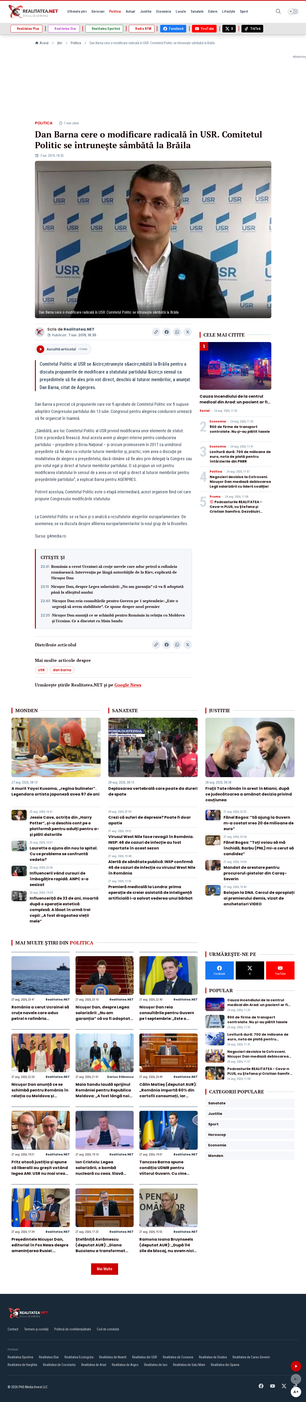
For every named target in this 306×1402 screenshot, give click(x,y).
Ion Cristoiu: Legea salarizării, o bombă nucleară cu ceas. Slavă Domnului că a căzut (99, 1170)
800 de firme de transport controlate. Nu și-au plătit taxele (240, 429)
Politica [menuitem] (115, 11)
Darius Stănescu (120, 1077)
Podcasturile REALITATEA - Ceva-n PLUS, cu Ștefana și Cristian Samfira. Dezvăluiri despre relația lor (236, 509)
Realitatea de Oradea (213, 1357)
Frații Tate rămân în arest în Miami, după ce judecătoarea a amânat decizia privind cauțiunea (248, 794)
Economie (218, 421)
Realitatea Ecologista (79, 1357)
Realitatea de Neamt (112, 1357)
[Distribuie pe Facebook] (166, 332)
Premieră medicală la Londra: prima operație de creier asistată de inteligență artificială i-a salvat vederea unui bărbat (150, 892)
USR (41, 670)
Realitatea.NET (79, 329)
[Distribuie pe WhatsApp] (177, 332)
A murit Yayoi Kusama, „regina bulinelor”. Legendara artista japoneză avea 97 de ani (55, 791)
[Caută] (278, 11)
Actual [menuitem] (130, 11)
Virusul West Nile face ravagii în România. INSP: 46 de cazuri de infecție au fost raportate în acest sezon (151, 842)
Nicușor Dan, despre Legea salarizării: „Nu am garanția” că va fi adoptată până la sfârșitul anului (117, 589)
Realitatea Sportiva (20, 1357)
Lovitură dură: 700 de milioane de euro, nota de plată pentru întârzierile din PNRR (240, 456)
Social (205, 411)
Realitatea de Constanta (59, 1365)
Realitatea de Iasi (155, 1365)
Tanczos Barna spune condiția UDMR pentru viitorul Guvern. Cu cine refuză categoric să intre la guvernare (166, 1173)
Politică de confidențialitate (72, 1329)
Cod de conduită (108, 1329)
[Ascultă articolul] (296, 1366)
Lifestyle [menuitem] (228, 11)
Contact (13, 1329)
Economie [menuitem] (163, 11)
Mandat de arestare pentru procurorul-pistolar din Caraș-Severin (255, 873)
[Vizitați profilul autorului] (39, 332)
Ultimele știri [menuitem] (77, 11)
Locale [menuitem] (181, 11)
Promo (215, 497)
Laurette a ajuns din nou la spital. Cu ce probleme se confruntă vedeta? (64, 853)
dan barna (62, 670)
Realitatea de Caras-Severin (251, 1357)
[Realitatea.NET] (34, 11)
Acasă (44, 43)
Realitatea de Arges (125, 1365)
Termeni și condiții (36, 1329)
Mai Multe (104, 1269)
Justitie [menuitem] (146, 11)
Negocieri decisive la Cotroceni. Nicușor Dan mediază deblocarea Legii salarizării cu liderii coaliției (240, 481)
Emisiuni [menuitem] (98, 11)
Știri (59, 43)
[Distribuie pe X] (187, 332)
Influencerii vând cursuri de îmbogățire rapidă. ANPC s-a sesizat (59, 878)
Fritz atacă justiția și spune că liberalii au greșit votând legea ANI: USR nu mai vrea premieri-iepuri (39, 1170)
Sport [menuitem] (244, 11)
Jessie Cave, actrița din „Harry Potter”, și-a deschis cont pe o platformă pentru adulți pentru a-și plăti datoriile (64, 826)
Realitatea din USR (144, 1357)
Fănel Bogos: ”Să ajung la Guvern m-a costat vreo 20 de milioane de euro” (259, 823)
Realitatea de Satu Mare (189, 1365)
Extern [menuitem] (212, 11)
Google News (128, 685)
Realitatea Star (49, 1357)
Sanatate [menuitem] (197, 11)
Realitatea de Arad (93, 1365)
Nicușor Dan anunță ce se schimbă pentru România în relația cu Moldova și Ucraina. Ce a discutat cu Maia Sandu (118, 617)
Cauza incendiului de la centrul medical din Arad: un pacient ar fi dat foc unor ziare (234, 402)
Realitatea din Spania (225, 1365)
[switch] (293, 11)
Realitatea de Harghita (22, 1365)
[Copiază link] (156, 332)
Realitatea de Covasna (178, 1357)
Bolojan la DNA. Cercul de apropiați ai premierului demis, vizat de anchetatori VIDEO (259, 898)
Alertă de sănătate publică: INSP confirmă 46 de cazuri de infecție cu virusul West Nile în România (151, 867)
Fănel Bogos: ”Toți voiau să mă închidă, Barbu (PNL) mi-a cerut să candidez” (259, 848)
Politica (76, 43)
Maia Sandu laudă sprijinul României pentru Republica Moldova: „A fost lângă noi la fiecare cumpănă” (103, 1093)
